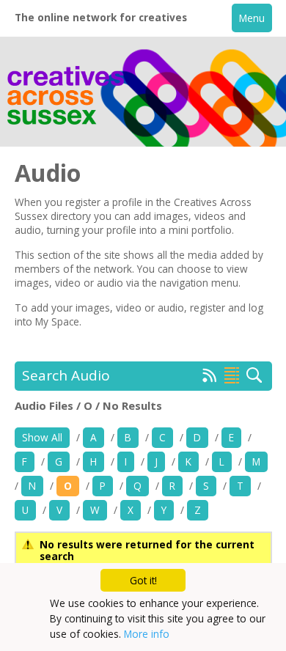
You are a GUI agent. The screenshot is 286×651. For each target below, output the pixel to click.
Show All (42, 437)
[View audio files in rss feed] (209, 378)
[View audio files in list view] (231, 375)
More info (146, 634)
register (207, 308)
